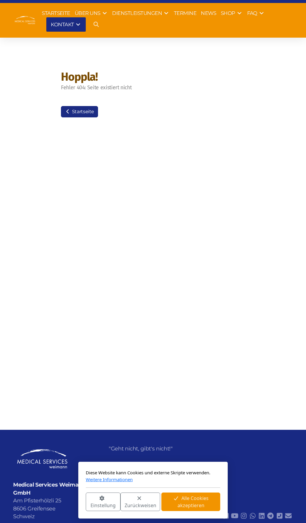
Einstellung (103, 505)
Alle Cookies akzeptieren (193, 502)
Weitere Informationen (109, 479)
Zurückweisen (140, 505)
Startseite (82, 111)
